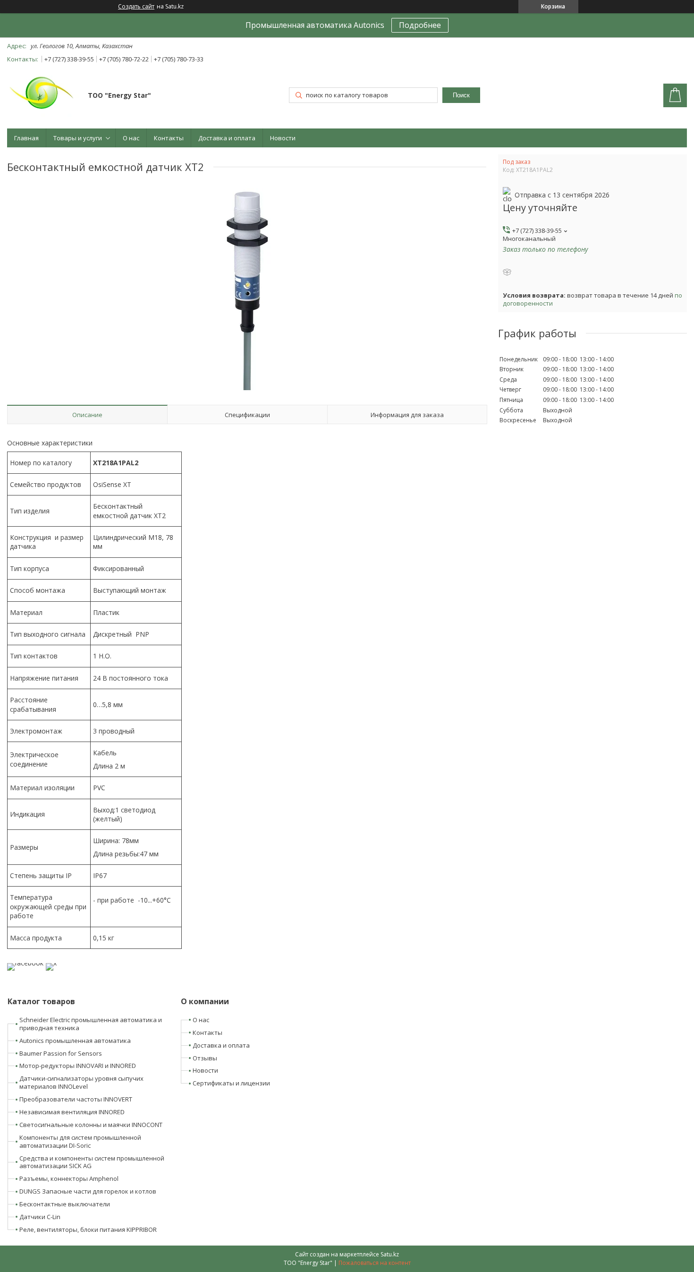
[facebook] (25, 962)
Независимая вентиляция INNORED (72, 1112)
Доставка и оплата (226, 138)
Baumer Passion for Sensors (60, 1053)
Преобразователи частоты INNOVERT (75, 1099)
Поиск (461, 95)
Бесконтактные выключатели (64, 1204)
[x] (51, 962)
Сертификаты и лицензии (231, 1083)
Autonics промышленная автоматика (75, 1040)
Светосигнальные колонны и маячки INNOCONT (90, 1124)
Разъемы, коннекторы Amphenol (68, 1178)
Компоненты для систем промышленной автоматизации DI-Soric (80, 1141)
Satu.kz (390, 1254)
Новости (283, 138)
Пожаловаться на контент (375, 1263)
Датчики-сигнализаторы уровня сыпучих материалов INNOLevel (81, 1082)
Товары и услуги (77, 138)
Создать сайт (136, 6)
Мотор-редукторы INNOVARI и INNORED (77, 1065)
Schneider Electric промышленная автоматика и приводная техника (90, 1024)
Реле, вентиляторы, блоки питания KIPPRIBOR (88, 1229)
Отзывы (205, 1058)
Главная (26, 138)
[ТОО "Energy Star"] (43, 96)
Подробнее (420, 25)
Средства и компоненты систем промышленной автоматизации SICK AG (91, 1162)
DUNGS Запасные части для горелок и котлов (87, 1191)
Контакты (169, 138)
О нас (131, 138)
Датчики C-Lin (39, 1216)
